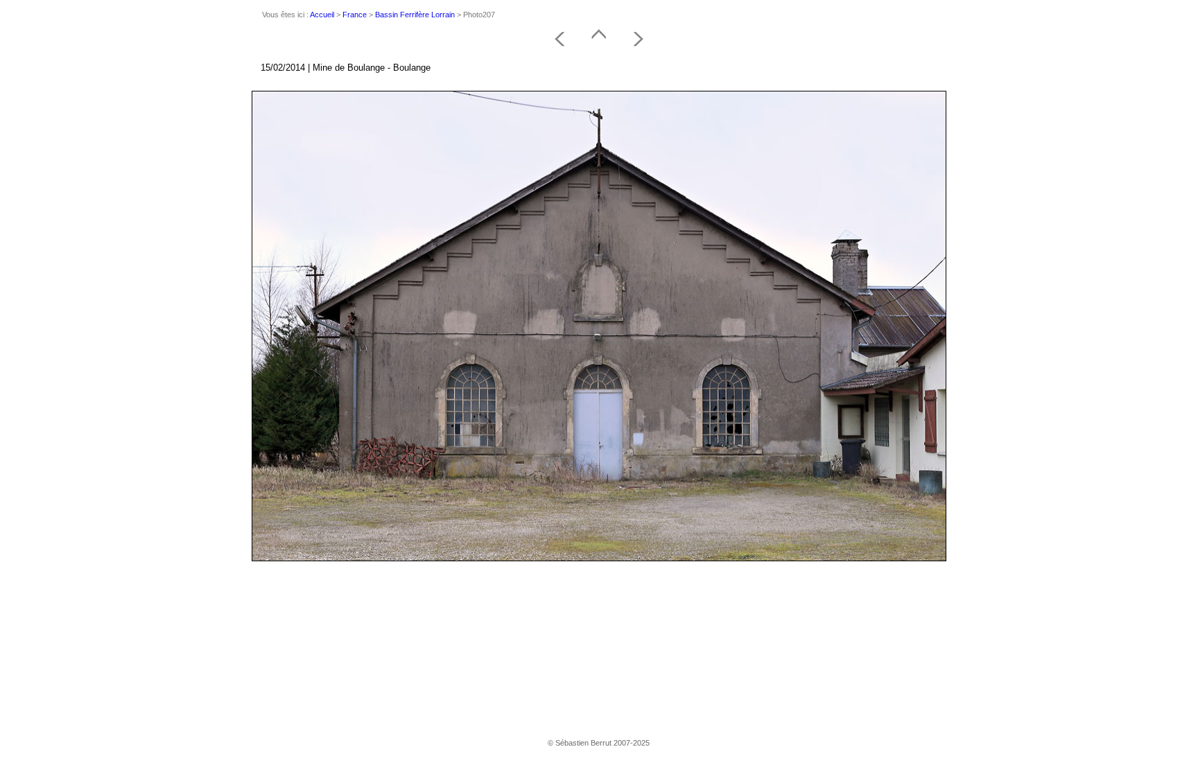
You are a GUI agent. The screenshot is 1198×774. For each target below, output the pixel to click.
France (354, 14)
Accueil (322, 14)
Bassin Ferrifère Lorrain (415, 14)
